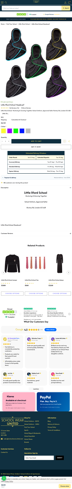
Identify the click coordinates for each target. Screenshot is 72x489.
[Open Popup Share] (69, 141)
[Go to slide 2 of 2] (37, 299)
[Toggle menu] (2, 2)
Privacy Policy (9, 481)
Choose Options (12, 294)
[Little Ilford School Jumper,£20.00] (12, 263)
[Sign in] (65, 2)
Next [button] (68, 272)
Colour (3, 127)
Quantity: (4, 137)
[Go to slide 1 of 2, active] (34, 299)
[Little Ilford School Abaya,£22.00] (60, 263)
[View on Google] (29, 339)
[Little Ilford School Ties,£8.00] (36, 263)
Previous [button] (3, 272)
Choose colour (64, 486)
